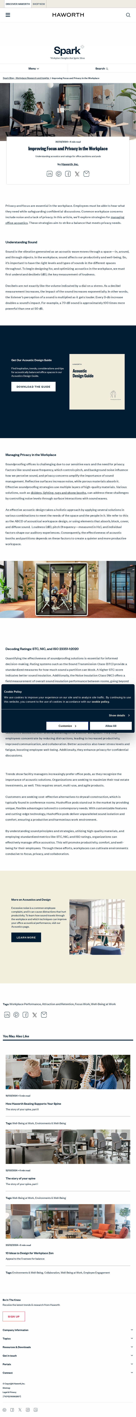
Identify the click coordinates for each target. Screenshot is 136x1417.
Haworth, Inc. (70, 164)
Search (100, 68)
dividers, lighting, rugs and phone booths (58, 492)
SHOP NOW (39, 4)
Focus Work (82, 1004)
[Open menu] (8, 15)
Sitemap (6, 1387)
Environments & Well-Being (50, 1123)
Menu (32, 68)
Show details (117, 715)
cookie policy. (101, 701)
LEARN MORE (26, 937)
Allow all (110, 725)
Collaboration (52, 1272)
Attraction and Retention (58, 1004)
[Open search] (128, 15)
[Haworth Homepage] (68, 15)
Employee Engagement (97, 1272)
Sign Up (14, 1316)
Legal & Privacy (9, 1392)
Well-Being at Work (103, 1004)
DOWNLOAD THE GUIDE (33, 386)
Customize (65, 725)
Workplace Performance (25, 1004)
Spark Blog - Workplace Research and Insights (26, 77)
